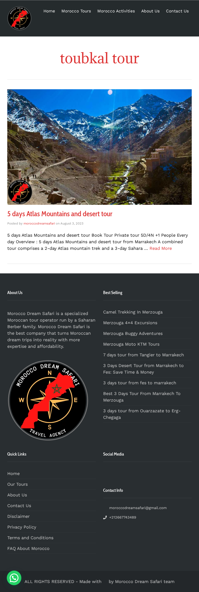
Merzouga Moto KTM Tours (131, 344)
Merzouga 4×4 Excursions (130, 322)
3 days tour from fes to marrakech (139, 382)
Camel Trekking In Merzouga (133, 311)
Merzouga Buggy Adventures (133, 333)
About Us (150, 11)
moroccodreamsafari (39, 223)
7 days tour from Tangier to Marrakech (143, 354)
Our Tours (17, 484)
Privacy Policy (21, 526)
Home (49, 11)
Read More (160, 248)
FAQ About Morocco (28, 548)
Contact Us (177, 11)
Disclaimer (18, 516)
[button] (14, 578)
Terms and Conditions (30, 537)
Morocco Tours (76, 11)
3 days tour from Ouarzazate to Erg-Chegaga (142, 414)
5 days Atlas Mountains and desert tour (59, 213)
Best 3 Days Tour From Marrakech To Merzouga (142, 397)
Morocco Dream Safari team (144, 581)
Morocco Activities (116, 11)
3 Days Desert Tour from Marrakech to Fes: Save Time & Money (143, 369)
